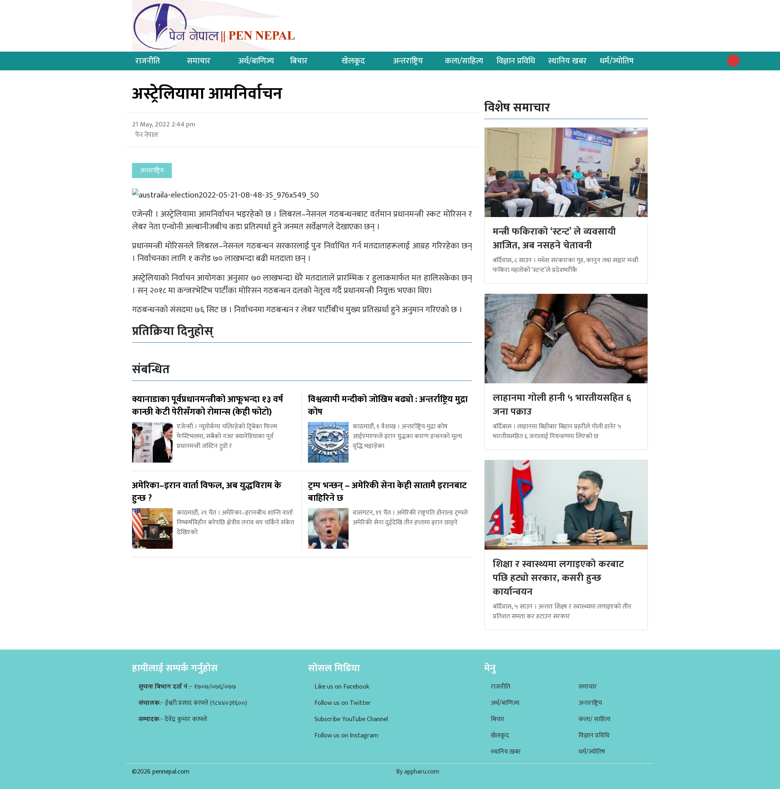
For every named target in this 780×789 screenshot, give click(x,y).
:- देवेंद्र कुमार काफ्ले (173, 719)
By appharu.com (417, 771)
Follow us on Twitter (342, 703)
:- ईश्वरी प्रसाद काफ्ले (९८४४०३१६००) (193, 703)
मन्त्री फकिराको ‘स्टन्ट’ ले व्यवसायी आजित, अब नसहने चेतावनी (554, 239)
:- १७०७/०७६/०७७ (187, 686)
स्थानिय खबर (567, 61)
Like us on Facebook (341, 686)
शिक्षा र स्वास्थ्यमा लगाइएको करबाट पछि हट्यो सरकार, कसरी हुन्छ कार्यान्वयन (558, 578)
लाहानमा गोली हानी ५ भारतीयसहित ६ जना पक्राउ (562, 405)
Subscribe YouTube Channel (351, 719)
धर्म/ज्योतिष (617, 61)
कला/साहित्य (464, 61)
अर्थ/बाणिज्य (256, 61)
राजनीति (147, 61)
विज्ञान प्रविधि (515, 61)
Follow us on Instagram (346, 735)
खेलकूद (353, 61)
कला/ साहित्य (594, 719)
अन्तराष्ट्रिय (408, 61)
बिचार (299, 61)
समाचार (198, 61)
